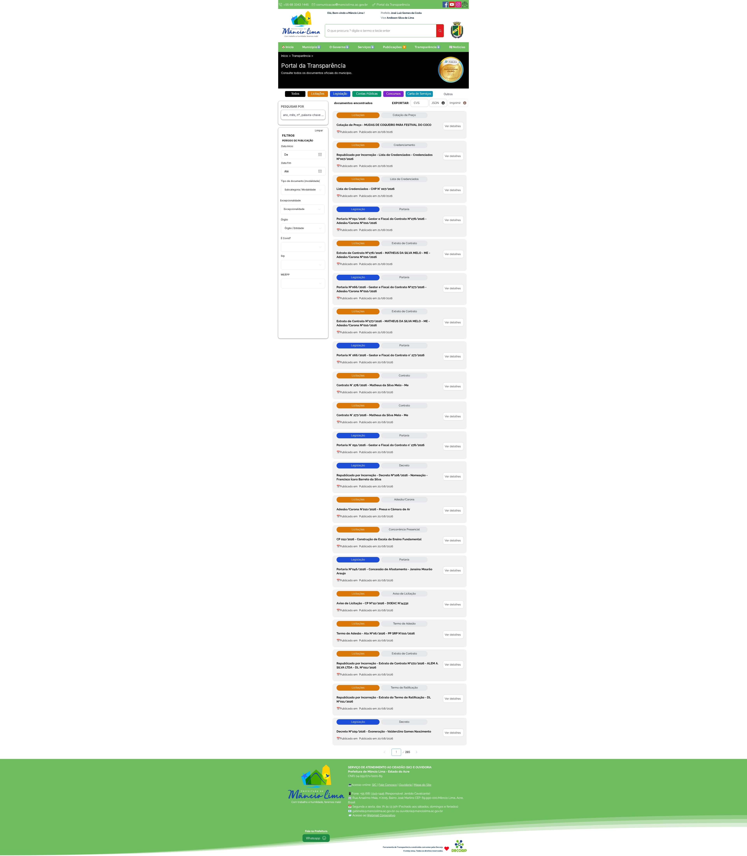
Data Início (287, 146)
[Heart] (446, 848)
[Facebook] (445, 4)
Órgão (284, 219)
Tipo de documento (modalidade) (300, 181)
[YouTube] (452, 4)
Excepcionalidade (290, 200)
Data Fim (286, 163)
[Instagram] (458, 4)
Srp (283, 256)
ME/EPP (285, 275)
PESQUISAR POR (292, 106)
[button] (311, 47)
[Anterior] (384, 752)
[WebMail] (465, 4)
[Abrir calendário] (320, 154)
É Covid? (286, 238)
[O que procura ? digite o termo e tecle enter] (440, 30)
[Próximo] (416, 752)
